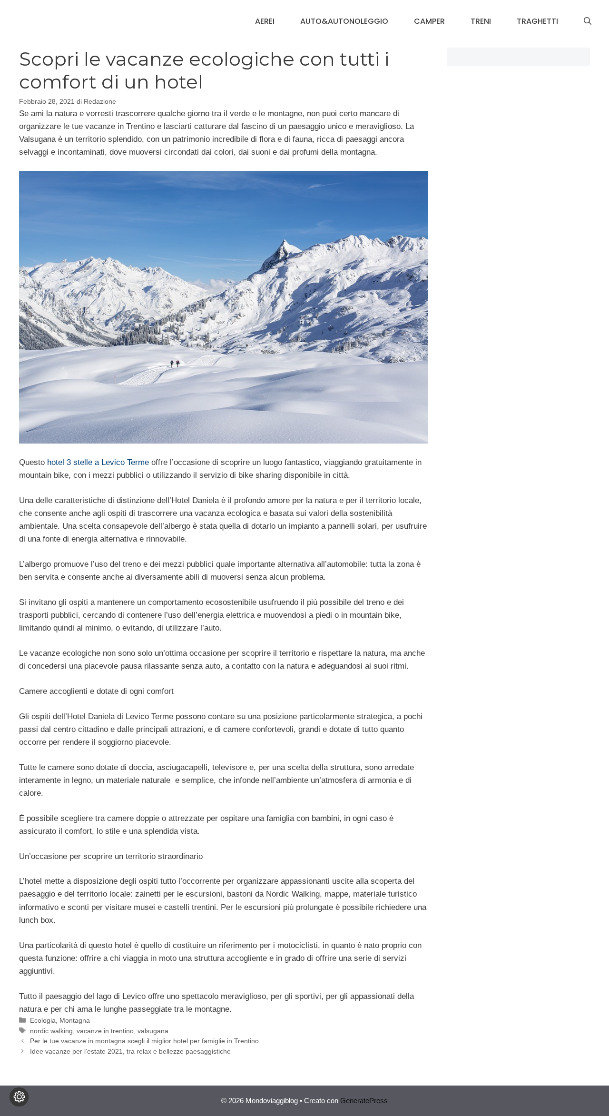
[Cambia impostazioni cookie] (19, 1096)
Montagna (74, 1020)
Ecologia (43, 1020)
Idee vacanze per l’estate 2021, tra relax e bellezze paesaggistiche (130, 1051)
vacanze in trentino (105, 1031)
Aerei (265, 21)
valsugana (153, 1031)
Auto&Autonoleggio (344, 21)
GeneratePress (364, 1100)
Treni (481, 21)
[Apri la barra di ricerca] (587, 21)
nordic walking (51, 1031)
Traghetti (537, 21)
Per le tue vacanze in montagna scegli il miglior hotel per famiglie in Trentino (144, 1041)
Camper (429, 21)
